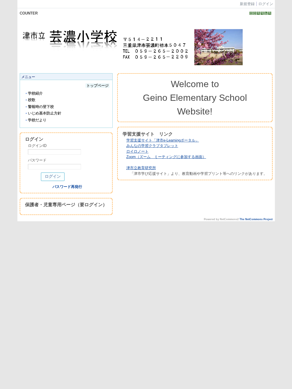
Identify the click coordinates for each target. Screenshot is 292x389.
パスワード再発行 (67, 187)
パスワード (37, 160)
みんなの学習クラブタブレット (152, 146)
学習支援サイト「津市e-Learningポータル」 (162, 140)
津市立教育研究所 (141, 168)
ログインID (37, 146)
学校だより (37, 120)
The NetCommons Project (256, 219)
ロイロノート (137, 151)
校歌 (31, 100)
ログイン (265, 4)
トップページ (97, 85)
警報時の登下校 (41, 107)
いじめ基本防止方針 (44, 113)
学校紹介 (35, 93)
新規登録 (247, 4)
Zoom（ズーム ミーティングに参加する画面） (166, 157)
